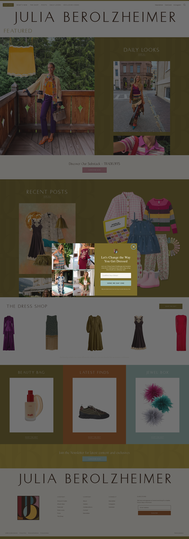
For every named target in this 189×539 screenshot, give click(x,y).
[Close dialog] (133, 246)
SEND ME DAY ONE (115, 283)
